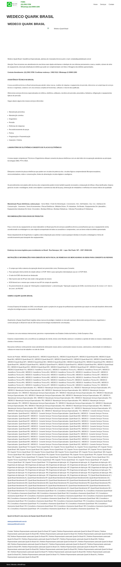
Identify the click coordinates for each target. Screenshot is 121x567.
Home (95, 4)
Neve (8, 564)
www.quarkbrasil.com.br (16, 524)
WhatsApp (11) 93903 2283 (30, 7)
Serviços (103, 4)
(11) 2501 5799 (26, 4)
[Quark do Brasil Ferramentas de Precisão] (12, 4)
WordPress (21, 564)
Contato (111, 4)
